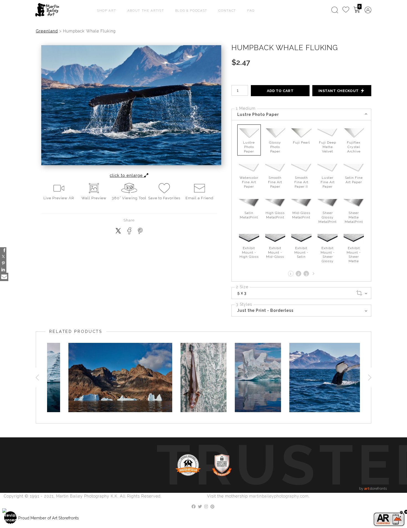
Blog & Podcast (191, 10)
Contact (227, 10)
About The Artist (145, 10)
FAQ (251, 10)
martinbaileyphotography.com (279, 496)
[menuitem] (334, 10)
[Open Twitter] (3, 257)
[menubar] (350, 10)
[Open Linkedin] (3, 269)
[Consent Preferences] (10, 517)
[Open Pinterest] (3, 263)
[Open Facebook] (3, 250)
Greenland (47, 31)
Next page (313, 273)
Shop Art (106, 10)
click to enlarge (127, 175)
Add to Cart (280, 91)
